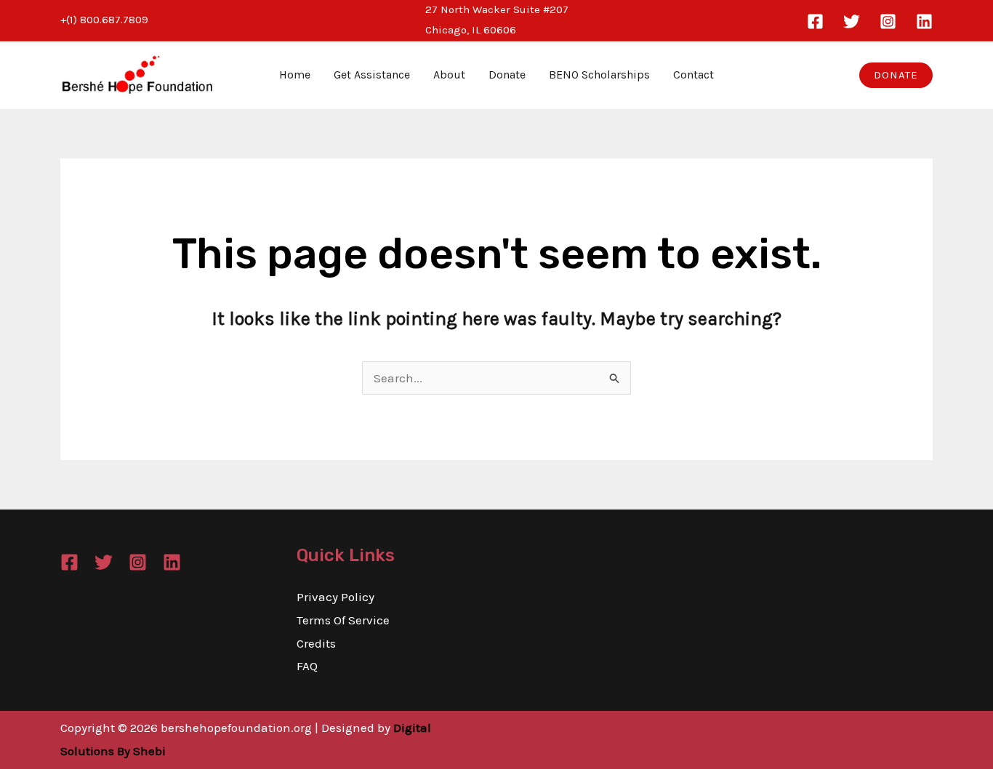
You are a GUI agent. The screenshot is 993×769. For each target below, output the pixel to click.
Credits (316, 643)
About (449, 74)
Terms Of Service (343, 620)
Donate (507, 74)
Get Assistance (372, 74)
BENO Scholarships (599, 74)
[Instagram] (888, 21)
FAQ (307, 666)
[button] (896, 75)
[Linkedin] (924, 21)
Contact (693, 74)
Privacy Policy (335, 596)
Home (294, 74)
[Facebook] (815, 21)
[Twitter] (851, 21)
